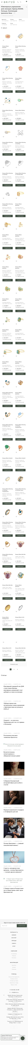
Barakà (14, 1014)
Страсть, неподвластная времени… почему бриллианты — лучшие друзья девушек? (13, 961)
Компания (14, 1030)
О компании (14, 1032)
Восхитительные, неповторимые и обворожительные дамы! (12, 845)
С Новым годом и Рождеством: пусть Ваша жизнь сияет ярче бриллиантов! (14, 988)
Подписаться (22, 1004)
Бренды (14, 1019)
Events (14, 1022)
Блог (14, 1025)
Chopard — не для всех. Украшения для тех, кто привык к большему (14, 777)
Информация (14, 1041)
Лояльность (14, 1011)
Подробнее (7, 59)
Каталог (14, 1016)
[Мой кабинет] (23, 2)
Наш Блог (14, 1044)
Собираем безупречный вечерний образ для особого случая (13, 874)
